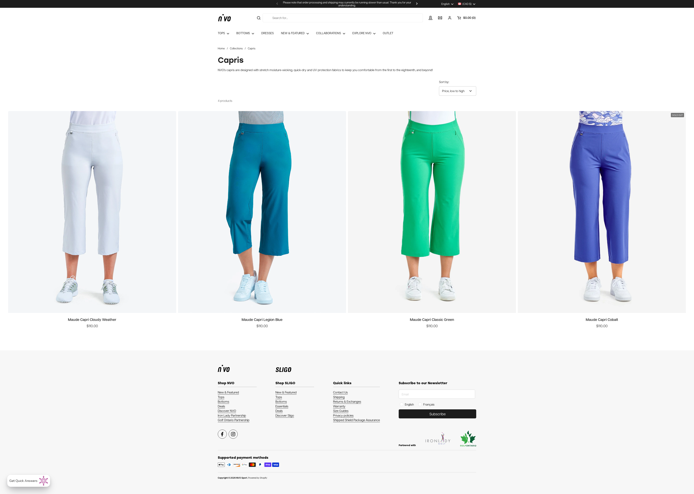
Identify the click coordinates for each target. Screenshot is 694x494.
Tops (221, 397)
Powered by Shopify (257, 477)
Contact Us (340, 392)
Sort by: (444, 82)
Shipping (339, 397)
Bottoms (223, 401)
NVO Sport (241, 477)
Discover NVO (227, 411)
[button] (465, 18)
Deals (221, 406)
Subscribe (437, 414)
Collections (236, 48)
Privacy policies (343, 415)
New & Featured (228, 392)
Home (221, 48)
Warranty (339, 406)
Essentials (281, 406)
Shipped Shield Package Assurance (356, 420)
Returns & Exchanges (347, 401)
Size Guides (340, 411)
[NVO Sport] (224, 17)
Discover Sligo (284, 415)
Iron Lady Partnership (232, 415)
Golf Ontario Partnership (233, 420)
